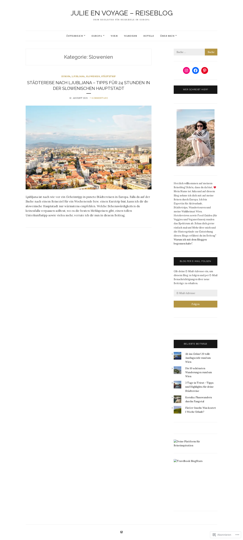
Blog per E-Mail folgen (195, 261)
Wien (114, 35)
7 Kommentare (99, 98)
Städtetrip (108, 76)
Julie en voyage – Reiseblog (122, 13)
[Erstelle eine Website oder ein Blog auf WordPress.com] (121, 532)
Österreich (74, 35)
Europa (97, 35)
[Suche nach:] (195, 52)
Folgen (196, 304)
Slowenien (93, 76)
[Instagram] (186, 70)
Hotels (148, 35)
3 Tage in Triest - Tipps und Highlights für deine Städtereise (199, 386)
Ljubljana (78, 76)
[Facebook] (195, 70)
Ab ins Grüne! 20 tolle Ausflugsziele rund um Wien (198, 358)
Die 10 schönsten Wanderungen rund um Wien (198, 372)
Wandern (130, 35)
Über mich (167, 35)
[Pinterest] (204, 70)
